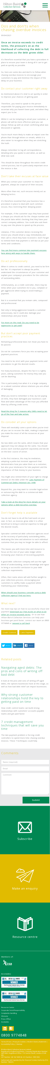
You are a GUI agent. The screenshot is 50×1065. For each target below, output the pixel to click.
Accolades (5, 1022)
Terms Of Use (6, 1042)
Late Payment (27, 632)
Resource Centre (7, 1007)
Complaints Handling (9, 1013)
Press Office (6, 1019)
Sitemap (19, 1044)
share (19, 645)
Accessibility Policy (8, 1044)
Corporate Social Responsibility (13, 1010)
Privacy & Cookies (19, 1042)
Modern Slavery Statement (36, 1042)
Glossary (4, 1016)
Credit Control (9, 632)
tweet (8, 645)
